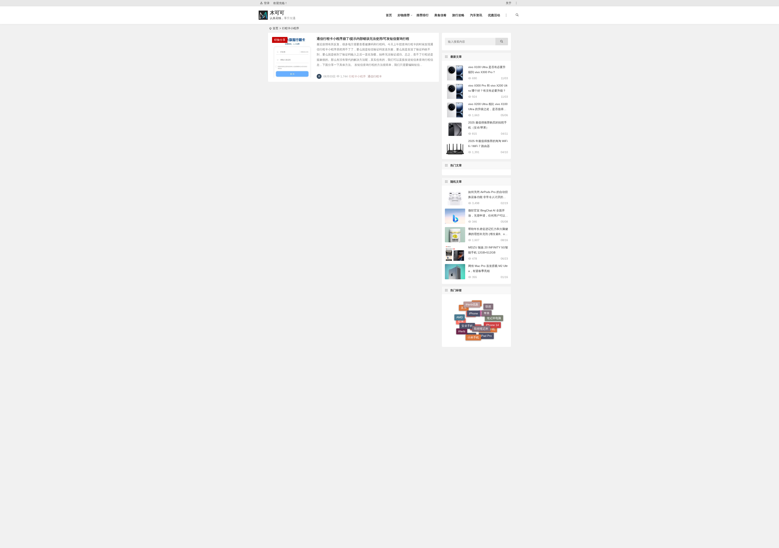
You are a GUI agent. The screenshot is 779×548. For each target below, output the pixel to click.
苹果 (487, 306)
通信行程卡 (375, 76)
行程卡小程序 (357, 76)
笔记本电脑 (494, 322)
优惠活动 (494, 15)
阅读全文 (431, 74)
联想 (488, 309)
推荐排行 (422, 15)
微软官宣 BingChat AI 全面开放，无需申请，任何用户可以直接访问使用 (488, 215)
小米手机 (473, 328)
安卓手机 (467, 314)
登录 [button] (267, 3)
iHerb (461, 327)
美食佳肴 (440, 15)
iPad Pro (486, 330)
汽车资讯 (476, 15)
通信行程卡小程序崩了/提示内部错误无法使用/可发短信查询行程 (363, 38)
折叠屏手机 (488, 334)
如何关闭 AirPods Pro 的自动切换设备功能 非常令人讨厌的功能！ (488, 197)
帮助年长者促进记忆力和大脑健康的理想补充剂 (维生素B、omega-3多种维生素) (488, 234)
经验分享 (279, 39)
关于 (508, 3)
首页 (389, 15)
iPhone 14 (492, 318)
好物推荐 (404, 15)
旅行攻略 (458, 15)
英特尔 (485, 325)
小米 (471, 337)
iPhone (473, 303)
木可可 (277, 12)
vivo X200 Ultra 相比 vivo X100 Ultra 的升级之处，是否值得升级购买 (488, 109)
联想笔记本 (481, 315)
